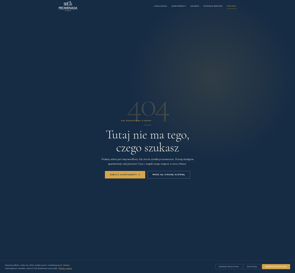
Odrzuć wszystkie (229, 266)
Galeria (195, 6)
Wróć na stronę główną (168, 174)
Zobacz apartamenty (123, 174)
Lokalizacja (160, 6)
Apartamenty (178, 6)
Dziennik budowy (213, 6)
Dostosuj (252, 266)
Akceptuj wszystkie (276, 266)
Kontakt (232, 6)
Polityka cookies (65, 268)
